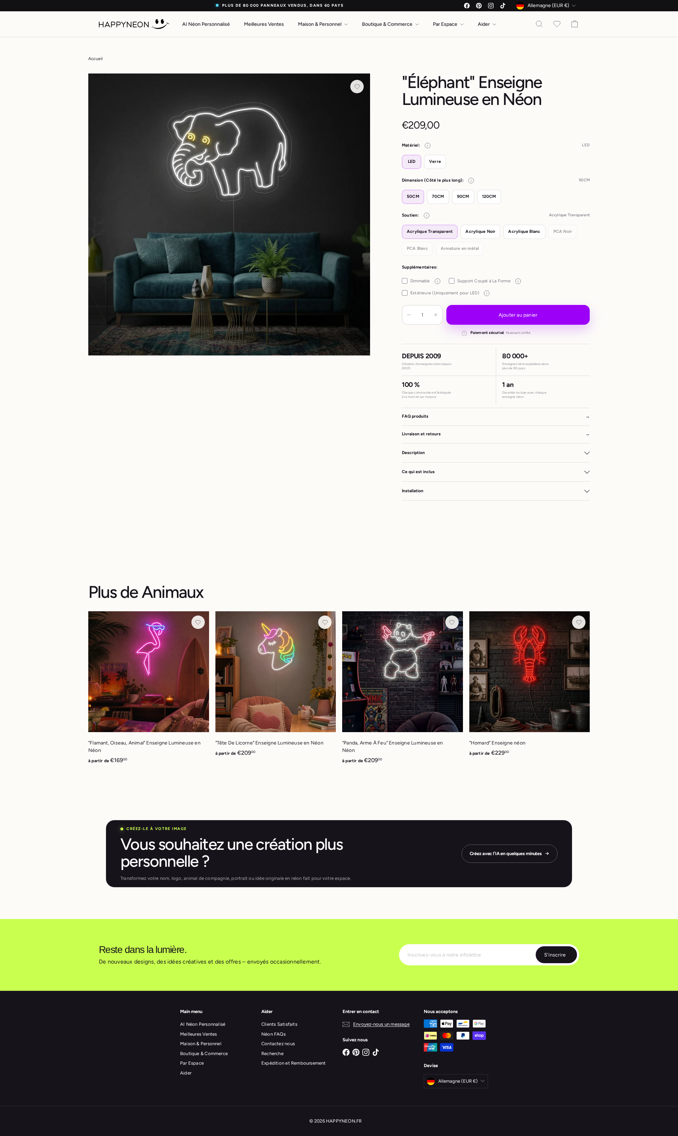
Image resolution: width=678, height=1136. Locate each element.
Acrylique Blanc (524, 231)
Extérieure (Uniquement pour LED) (448, 292)
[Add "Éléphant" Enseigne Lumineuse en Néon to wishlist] (357, 86)
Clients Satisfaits (279, 1024)
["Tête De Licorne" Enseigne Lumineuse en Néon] (275, 687)
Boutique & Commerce (388, 24)
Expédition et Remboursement (293, 1063)
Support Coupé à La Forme (487, 280)
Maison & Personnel (320, 24)
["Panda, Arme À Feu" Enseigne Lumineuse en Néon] (402, 691)
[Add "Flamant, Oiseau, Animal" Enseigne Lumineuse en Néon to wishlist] (198, 622)
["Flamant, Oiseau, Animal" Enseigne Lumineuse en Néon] (148, 691)
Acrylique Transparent (430, 231)
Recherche (272, 1053)
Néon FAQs (273, 1034)
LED (412, 161)
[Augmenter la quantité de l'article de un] (436, 315)
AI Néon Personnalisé (206, 24)
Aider (484, 24)
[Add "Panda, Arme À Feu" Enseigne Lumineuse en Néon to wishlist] (452, 622)
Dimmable (424, 280)
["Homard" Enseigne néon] (529, 687)
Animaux (173, 592)
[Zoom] (229, 214)
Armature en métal (460, 248)
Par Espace (445, 24)
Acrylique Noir (480, 231)
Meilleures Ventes (264, 24)
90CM (463, 196)
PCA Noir (562, 231)
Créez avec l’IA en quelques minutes (506, 853)
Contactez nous (278, 1043)
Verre (435, 161)
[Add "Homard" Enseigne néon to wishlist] (578, 622)
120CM (489, 196)
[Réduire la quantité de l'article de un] (409, 315)
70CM (438, 196)
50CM (413, 196)
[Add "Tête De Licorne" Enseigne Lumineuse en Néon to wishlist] (325, 622)
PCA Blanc (417, 248)
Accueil (95, 58)
